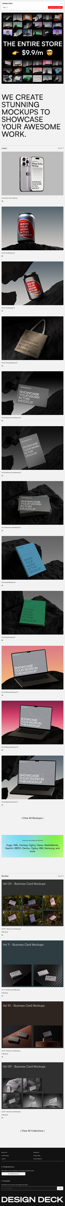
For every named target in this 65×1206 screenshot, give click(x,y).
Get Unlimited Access (13, 1173)
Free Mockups (5, 1155)
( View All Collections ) (32, 1131)
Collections (36, 1152)
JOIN (60, 1188)
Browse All (4, 1152)
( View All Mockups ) (32, 818)
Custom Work (36, 1155)
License (3, 1158)
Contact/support (37, 1158)
